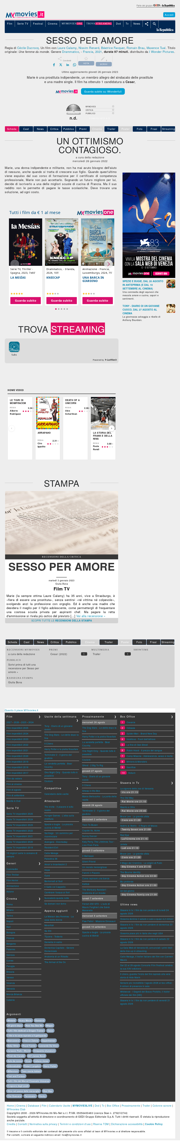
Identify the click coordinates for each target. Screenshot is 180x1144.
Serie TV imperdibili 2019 (20, 847)
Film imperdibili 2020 (17, 755)
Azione (10, 891)
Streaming (168, 129)
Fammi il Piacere (91, 872)
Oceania (131, 722)
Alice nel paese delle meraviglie (24, 1091)
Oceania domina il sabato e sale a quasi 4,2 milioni (146, 918)
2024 (31, 722)
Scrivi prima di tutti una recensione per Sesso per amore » (23, 668)
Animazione (13, 885)
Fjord (47, 875)
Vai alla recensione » (90, 616)
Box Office (113, 1105)
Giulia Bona (15, 682)
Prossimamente (131, 1105)
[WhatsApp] (74, 65)
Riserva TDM (101, 1124)
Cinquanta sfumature (44, 1050)
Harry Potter (50, 1066)
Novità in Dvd (14, 800)
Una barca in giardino (93, 279)
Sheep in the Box (91, 790)
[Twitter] (61, 65)
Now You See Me (34, 1025)
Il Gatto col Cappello (55, 886)
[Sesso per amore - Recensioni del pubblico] (61, 553)
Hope (47, 869)
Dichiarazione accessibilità (127, 1124)
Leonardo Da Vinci (48, 1045)
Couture (48, 781)
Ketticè (85, 883)
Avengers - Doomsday (56, 841)
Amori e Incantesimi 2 (55, 864)
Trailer (111, 129)
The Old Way (127, 797)
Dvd (97, 1105)
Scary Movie (25, 1020)
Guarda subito (25, 301)
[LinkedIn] (68, 65)
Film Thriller (13, 874)
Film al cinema (14, 784)
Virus (28, 1061)
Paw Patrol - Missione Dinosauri (99, 921)
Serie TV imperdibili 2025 (20, 813)
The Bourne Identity (130, 872)
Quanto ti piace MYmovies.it (21, 710)
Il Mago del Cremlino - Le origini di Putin (141, 862)
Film (44, 1105)
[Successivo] (111, 428)
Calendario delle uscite (56, 793)
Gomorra (39, 1020)
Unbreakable (14, 1066)
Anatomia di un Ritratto (56, 956)
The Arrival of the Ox (55, 962)
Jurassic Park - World (19, 1050)
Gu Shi (48, 930)
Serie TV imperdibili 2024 (20, 819)
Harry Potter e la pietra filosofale (61, 749)
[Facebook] (54, 65)
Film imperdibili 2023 (17, 739)
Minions (11, 1020)
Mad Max (47, 1091)
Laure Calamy (67, 47)
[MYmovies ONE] (95, 212)
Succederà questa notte (56, 897)
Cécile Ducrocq (28, 47)
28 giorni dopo (15, 1025)
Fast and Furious (16, 1076)
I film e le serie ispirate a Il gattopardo (27, 1035)
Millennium (13, 1071)
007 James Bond (36, 1055)
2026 (16, 722)
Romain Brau (136, 47)
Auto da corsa (15, 1061)
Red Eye (124, 834)
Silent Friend (89, 861)
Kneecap (53, 278)
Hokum (132, 772)
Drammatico (70, 51)
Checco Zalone (30, 1040)
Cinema (20, 1105)
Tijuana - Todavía (53, 936)
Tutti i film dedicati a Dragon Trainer (26, 1030)
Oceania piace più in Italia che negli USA (141, 933)
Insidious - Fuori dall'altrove (141, 739)
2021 (98, 51)
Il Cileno (48, 743)
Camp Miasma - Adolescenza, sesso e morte (150, 755)
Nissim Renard (89, 47)
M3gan (49, 1025)
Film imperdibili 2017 (17, 772)
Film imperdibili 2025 (17, 727)
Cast (26, 129)
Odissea (131, 727)
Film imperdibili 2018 (17, 767)
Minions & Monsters (137, 761)
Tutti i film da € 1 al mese (35, 212)
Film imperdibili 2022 (17, 744)
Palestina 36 (50, 858)
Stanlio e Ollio (127, 807)
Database (33, 1105)
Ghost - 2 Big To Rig (92, 765)
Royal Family (29, 1045)
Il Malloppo (88, 855)
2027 (9, 722)
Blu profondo (127, 881)
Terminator (30, 1096)
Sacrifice (131, 767)
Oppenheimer (48, 1040)
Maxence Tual (156, 47)
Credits (11, 1124)
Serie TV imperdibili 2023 (20, 824)
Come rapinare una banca (96, 878)
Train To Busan (90, 824)
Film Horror (12, 880)
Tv (103, 1105)
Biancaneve (13, 1040)
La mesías (18, 278)
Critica (54, 129)
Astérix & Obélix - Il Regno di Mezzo (139, 825)
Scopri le (61, 620)
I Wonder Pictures (161, 51)
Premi (83, 129)
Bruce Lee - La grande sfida (134, 816)
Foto (140, 129)
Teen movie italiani (31, 1071)
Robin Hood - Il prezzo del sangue (144, 750)
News (40, 129)
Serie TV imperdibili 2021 (20, 836)
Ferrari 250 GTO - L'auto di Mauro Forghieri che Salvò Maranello (96, 907)
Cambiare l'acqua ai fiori (57, 892)
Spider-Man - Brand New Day (142, 733)
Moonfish (49, 925)
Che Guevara (14, 1096)
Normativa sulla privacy (43, 1124)
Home (10, 1105)
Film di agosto (14, 789)
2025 (23, 722)
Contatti (22, 1124)
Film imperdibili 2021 (17, 750)
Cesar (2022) (58, 654)
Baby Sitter (13, 1045)
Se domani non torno (55, 903)
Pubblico (68, 129)
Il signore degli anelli (18, 1085)
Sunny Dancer (89, 835)
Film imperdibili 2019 (17, 761)
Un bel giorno (127, 890)
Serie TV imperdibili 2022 (20, 830)
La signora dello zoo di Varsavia (137, 788)
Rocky (42, 1096)
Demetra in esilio (53, 942)
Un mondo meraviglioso (94, 867)
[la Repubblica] (155, 7)
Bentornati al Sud (53, 881)
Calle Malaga (51, 853)
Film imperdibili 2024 (17, 733)
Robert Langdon (32, 1066)
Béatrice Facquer (113, 47)
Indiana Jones (41, 1061)
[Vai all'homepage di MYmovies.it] (25, 17)
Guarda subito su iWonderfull (103, 91)
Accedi (169, 15)
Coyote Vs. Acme (91, 830)
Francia (88, 51)
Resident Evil (51, 847)
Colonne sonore (162, 1105)
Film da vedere (14, 778)
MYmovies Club (16, 1109)
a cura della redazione (21, 654)
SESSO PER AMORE (61, 566)
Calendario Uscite (59, 1105)
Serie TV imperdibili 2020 (20, 841)
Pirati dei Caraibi (16, 1055)
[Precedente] (11, 428)
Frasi (154, 129)
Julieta (123, 844)
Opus (50, 1030)
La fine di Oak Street (137, 744)
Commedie (12, 868)
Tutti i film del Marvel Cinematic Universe (28, 1081)
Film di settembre (15, 795)
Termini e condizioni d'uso (75, 1124)
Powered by (99, 360)
